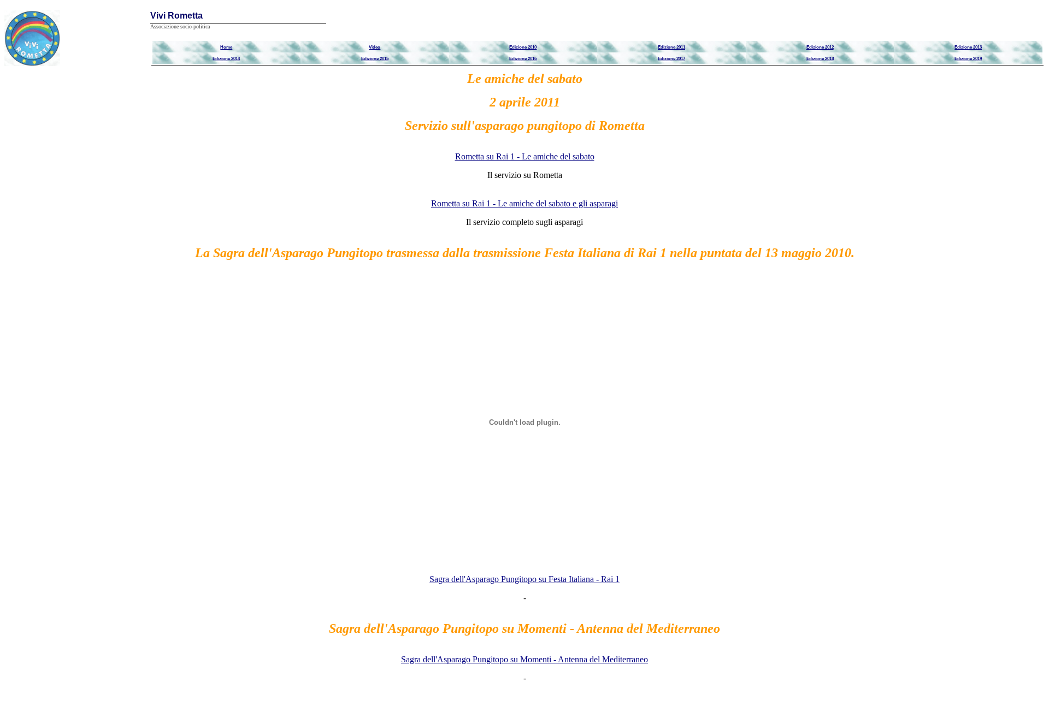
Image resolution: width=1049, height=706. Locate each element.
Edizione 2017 (671, 58)
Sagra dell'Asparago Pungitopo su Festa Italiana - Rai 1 (524, 579)
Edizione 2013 (968, 47)
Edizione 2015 (374, 58)
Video (374, 47)
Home (226, 47)
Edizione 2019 (968, 58)
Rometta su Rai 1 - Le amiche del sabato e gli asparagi (524, 203)
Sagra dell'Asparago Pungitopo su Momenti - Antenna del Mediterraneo (524, 659)
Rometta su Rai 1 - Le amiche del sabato (524, 156)
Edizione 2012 (820, 47)
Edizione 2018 (820, 58)
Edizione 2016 (523, 58)
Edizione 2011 (671, 47)
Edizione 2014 (226, 58)
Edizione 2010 (523, 47)
